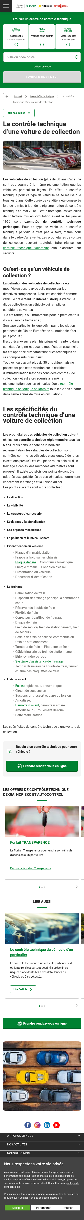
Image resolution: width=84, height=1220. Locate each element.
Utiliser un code (42, 66)
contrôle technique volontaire (26, 248)
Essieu (20, 686)
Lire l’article (20, 989)
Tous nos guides (15, 112)
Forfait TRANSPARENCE (30, 842)
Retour (6, 96)
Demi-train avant (27, 705)
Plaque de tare (25, 562)
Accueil (18, 96)
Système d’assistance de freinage (39, 661)
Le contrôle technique (42, 96)
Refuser (68, 1207)
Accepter (17, 1207)
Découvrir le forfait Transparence (30, 868)
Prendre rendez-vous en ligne (45, 766)
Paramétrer (43, 1207)
